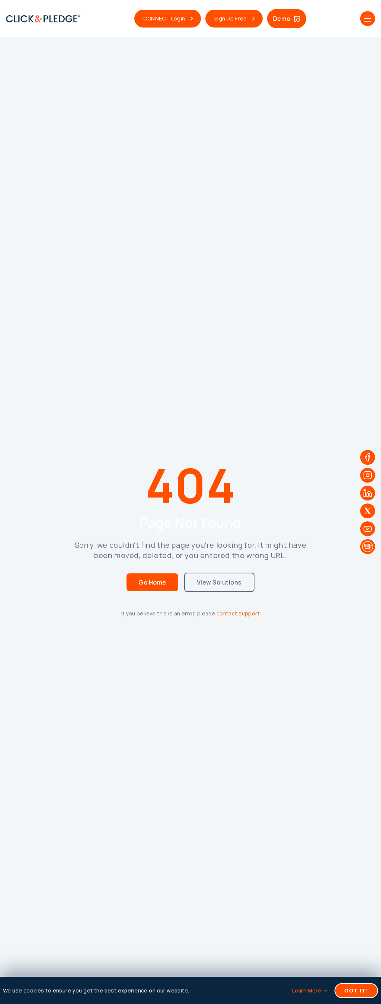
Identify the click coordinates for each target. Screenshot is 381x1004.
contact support (238, 613)
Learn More (306, 990)
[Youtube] (367, 528)
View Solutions (219, 582)
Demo (282, 19)
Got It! (356, 990)
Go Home (152, 582)
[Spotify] (367, 546)
